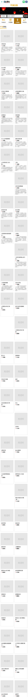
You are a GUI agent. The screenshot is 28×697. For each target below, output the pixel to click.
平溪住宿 (14, 5)
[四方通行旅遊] (7, 2)
